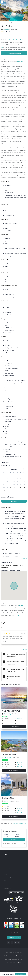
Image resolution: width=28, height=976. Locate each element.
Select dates (14, 501)
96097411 (19, 902)
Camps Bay (7, 29)
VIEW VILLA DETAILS (14, 726)
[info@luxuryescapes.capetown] (15, 942)
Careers (6, 865)
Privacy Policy (9, 962)
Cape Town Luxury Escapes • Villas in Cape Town (13, 955)
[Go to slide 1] (11, 22)
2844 (8, 902)
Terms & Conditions (9, 883)
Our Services (7, 868)
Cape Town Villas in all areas (19, 823)
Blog (5, 880)
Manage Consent (14, 966)
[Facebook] (8, 942)
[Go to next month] (24, 469)
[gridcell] (10, 487)
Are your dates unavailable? (9, 843)
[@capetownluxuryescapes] (12, 942)
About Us (6, 871)
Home (5, 859)
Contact (6, 874)
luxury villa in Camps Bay (15, 39)
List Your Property (8, 877)
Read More (24, 558)
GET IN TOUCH (14, 937)
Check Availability (20, 974)
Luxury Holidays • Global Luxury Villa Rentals (13, 959)
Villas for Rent (7, 862)
